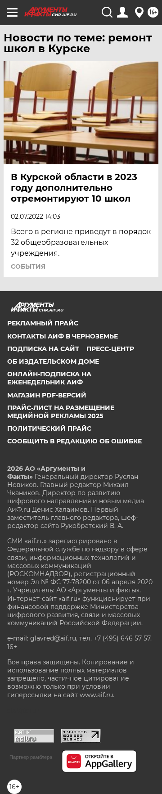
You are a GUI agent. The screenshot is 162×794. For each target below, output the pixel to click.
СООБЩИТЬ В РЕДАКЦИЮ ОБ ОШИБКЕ (74, 441)
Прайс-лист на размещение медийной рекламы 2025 (60, 412)
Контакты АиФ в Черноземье (62, 336)
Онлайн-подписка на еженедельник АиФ (49, 378)
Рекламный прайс (42, 323)
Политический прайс (49, 428)
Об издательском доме (53, 361)
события (28, 266)
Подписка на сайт (43, 349)
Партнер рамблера (30, 757)
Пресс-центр (110, 349)
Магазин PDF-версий (46, 395)
